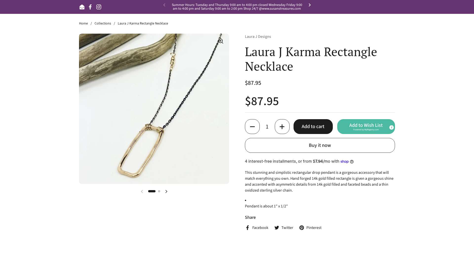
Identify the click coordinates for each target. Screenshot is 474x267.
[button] (252, 126)
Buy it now (320, 145)
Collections (103, 23)
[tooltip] (391, 127)
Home (83, 23)
